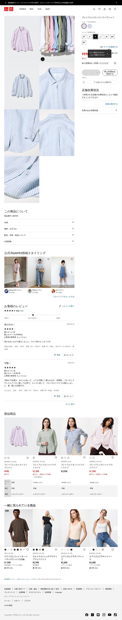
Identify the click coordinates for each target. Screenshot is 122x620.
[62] (90, 26)
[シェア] (84, 82)
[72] (84, 26)
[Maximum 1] (97, 73)
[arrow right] (71, 272)
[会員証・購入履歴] (104, 9)
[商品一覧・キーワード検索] (115, 9)
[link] (63, 2)
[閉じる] (107, 53)
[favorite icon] (27, 549)
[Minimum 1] (85, 73)
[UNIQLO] (8, 9)
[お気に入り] (99, 9)
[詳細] (115, 63)
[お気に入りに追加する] (25, 259)
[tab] (22, 9)
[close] (5, 2)
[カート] (109, 9)
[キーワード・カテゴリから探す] (94, 9)
